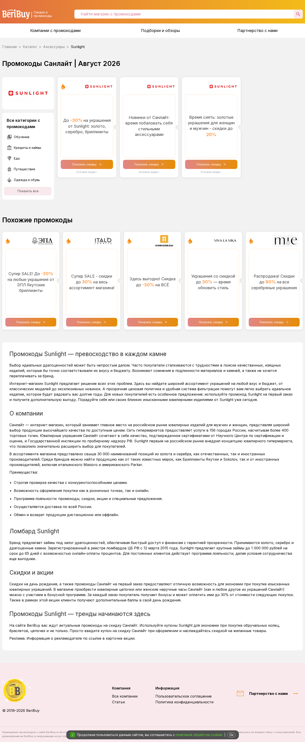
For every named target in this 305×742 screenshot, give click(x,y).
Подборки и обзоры (160, 30)
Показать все (28, 191)
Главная (9, 46)
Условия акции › (86, 172)
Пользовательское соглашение (183, 696)
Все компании (125, 696)
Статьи (118, 702)
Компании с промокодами (55, 30)
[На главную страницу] (21, 690)
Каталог (30, 46)
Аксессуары (54, 46)
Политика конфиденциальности (184, 702)
